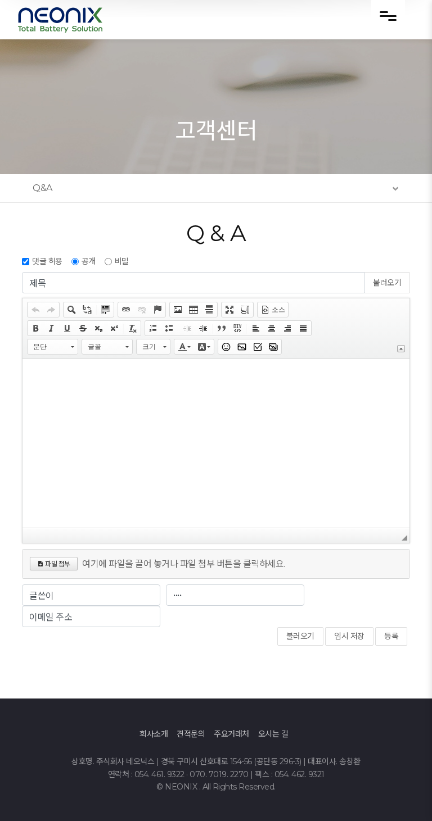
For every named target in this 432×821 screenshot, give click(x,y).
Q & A (216, 233)
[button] (35, 309)
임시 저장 (349, 636)
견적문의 (191, 734)
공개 (89, 261)
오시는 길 (273, 734)
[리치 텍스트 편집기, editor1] (216, 443)
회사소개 (154, 734)
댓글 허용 (47, 261)
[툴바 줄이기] (401, 348)
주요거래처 (231, 734)
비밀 (122, 261)
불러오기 (387, 283)
